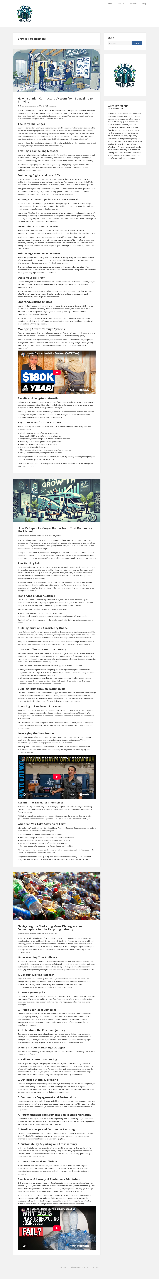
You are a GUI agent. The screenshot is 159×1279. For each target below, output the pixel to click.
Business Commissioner (28, 106)
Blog (144, 3)
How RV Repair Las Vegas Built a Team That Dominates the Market (55, 529)
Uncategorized (55, 536)
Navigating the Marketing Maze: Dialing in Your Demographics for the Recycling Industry (50, 927)
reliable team (73, 710)
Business (53, 106)
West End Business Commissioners (72, 828)
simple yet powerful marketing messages (45, 164)
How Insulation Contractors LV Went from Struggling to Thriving (55, 99)
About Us (120, 3)
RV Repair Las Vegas (51, 555)
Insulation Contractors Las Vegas (31, 128)
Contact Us (133, 3)
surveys (21, 981)
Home (109, 3)
